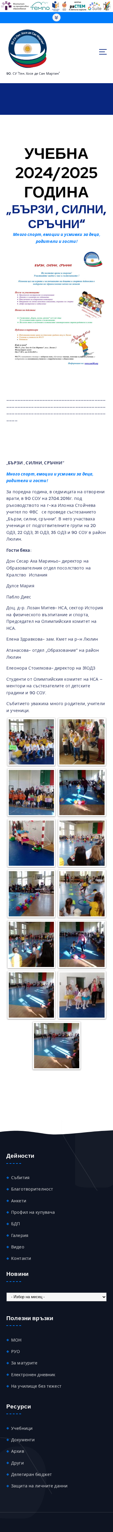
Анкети (18, 1201)
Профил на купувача (33, 1212)
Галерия (19, 1235)
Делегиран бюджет (31, 1474)
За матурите (24, 1363)
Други (17, 1463)
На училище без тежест (36, 1386)
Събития (20, 1177)
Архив (17, 1451)
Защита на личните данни (39, 1486)
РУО (15, 1351)
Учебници (22, 1428)
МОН (16, 1340)
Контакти (21, 1258)
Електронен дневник (33, 1374)
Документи (23, 1440)
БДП (15, 1223)
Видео (17, 1247)
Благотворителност (32, 1189)
